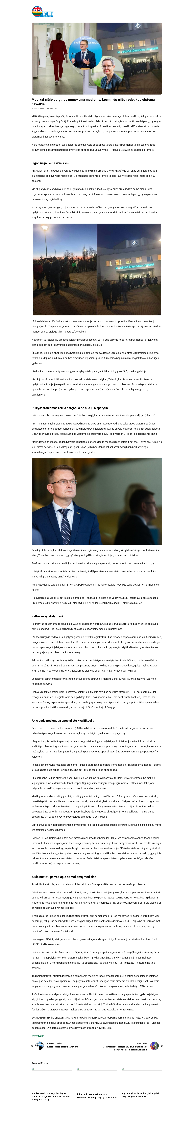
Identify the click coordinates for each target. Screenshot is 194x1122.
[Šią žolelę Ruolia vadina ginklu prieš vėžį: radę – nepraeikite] (142, 1079)
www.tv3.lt (38, 1035)
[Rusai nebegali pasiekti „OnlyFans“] (39, 1046)
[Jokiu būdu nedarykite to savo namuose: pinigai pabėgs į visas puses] (97, 1079)
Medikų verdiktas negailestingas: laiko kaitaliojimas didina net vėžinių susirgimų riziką (51, 1096)
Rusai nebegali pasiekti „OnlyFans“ (63, 1047)
